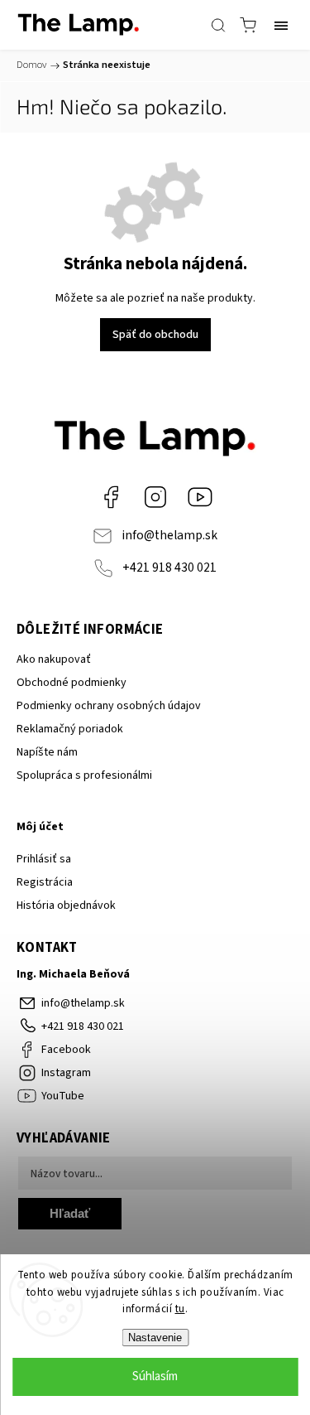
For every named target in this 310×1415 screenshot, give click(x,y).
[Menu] (281, 24)
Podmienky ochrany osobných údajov (109, 706)
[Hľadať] (218, 24)
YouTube (200, 497)
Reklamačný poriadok (70, 729)
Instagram (155, 497)
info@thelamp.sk (169, 535)
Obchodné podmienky (71, 682)
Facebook (110, 497)
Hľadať (70, 1213)
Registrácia (45, 882)
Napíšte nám (47, 752)
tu (180, 1309)
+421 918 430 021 (169, 567)
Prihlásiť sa (44, 859)
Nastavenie (155, 1337)
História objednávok (66, 905)
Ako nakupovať (54, 659)
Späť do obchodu (155, 334)
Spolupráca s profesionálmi (84, 775)
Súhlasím (155, 1376)
